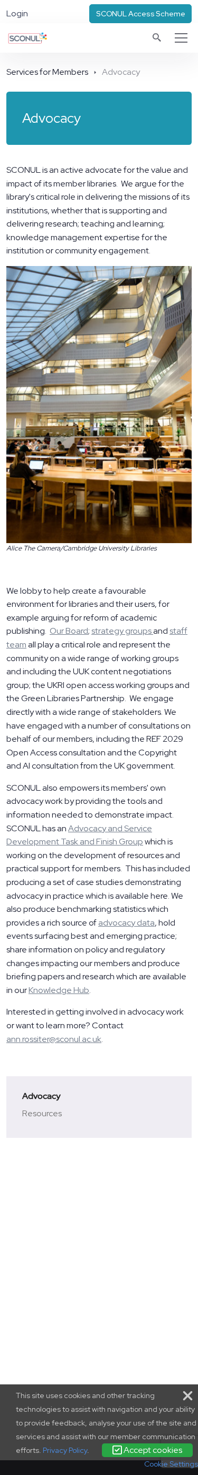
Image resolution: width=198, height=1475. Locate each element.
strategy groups (122, 630)
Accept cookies (152, 1450)
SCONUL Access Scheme (140, 13)
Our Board (69, 630)
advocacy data (126, 922)
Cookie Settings (171, 1464)
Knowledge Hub (59, 990)
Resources (42, 1113)
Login (17, 13)
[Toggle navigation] (181, 37)
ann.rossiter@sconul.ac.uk (53, 1039)
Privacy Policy (65, 1450)
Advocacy (41, 1096)
